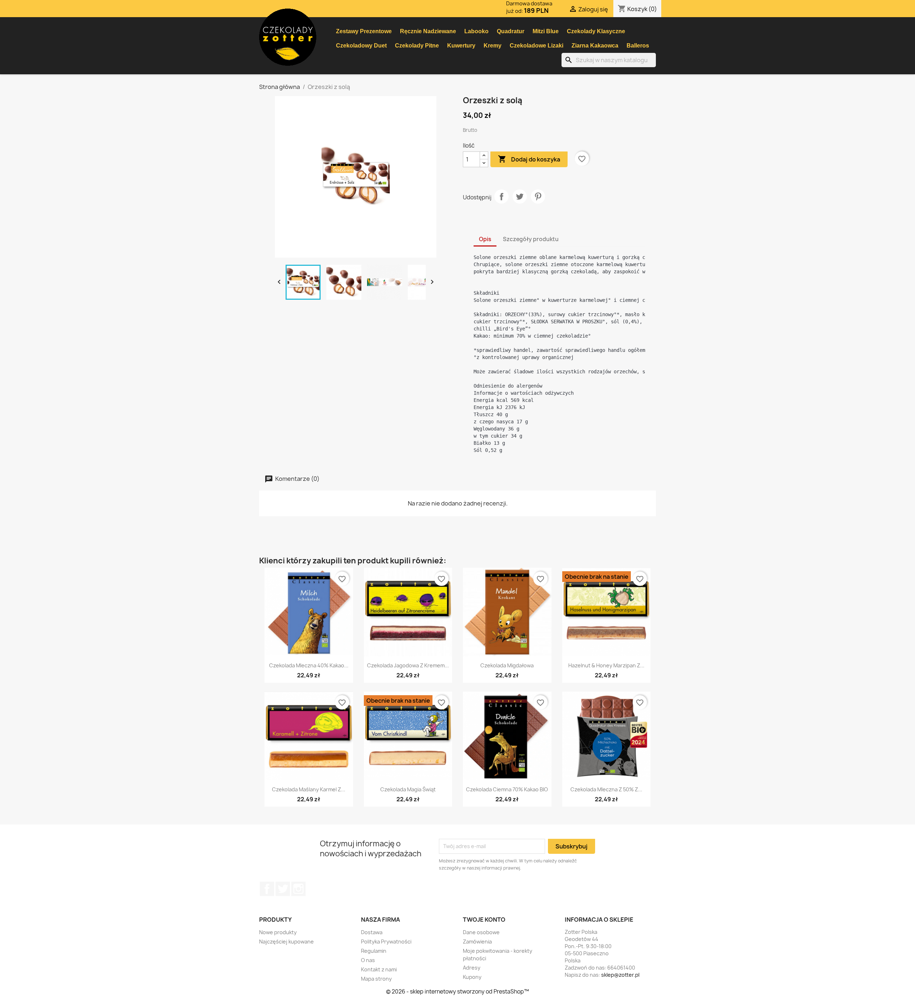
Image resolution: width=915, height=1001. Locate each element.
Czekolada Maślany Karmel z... (308, 789)
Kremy (492, 46)
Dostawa (371, 932)
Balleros (638, 46)
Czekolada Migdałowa (507, 665)
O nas (368, 960)
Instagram (298, 889)
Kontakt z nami (379, 969)
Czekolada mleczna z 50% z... (606, 789)
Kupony (472, 976)
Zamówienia (477, 941)
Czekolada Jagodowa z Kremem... (408, 665)
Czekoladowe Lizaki (536, 46)
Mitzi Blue (546, 31)
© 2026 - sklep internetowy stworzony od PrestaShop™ (457, 991)
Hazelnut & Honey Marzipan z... (606, 665)
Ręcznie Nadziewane (428, 31)
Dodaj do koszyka (529, 159)
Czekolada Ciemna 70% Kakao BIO (507, 789)
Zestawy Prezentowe (364, 31)
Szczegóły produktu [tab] (531, 239)
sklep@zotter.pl (620, 974)
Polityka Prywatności (386, 941)
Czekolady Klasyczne (596, 31)
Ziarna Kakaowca (595, 46)
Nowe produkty (278, 932)
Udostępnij (501, 196)
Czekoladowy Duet (361, 46)
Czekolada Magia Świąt (408, 789)
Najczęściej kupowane (286, 941)
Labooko (476, 31)
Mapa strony (376, 978)
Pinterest (538, 196)
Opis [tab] (485, 239)
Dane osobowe (481, 932)
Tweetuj (520, 196)
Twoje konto (484, 919)
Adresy (471, 967)
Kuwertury (461, 46)
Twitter (283, 889)
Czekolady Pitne (417, 46)
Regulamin (373, 950)
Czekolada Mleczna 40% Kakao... (308, 665)
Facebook (267, 889)
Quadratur (510, 31)
